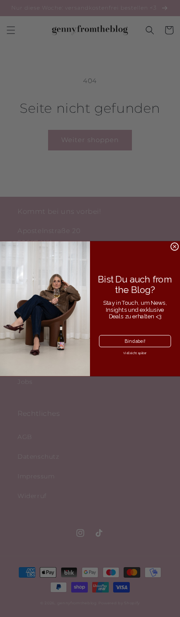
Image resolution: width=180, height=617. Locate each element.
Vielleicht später (135, 353)
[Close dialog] (174, 246)
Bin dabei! (135, 340)
